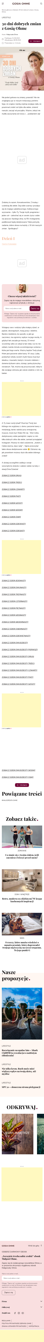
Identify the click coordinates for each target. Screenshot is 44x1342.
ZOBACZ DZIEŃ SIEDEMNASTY (15, 622)
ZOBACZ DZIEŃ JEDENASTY (14, 581)
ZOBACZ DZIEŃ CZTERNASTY (14, 601)
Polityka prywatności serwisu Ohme (16, 1323)
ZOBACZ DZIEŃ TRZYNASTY (14, 594)
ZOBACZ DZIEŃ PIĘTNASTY (14, 608)
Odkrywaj (6, 1307)
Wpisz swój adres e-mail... (10, 1273)
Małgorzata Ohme (10, 800)
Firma (4, 1301)
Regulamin (6, 1320)
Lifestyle (15, 10)
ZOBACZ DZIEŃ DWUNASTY (14, 587)
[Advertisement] (20, 399)
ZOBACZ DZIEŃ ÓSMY (11, 517)
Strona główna (6, 10)
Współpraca (34, 1326)
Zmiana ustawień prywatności (14, 1326)
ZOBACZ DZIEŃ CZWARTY (13, 489)
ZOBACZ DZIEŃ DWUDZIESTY (15, 643)
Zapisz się (35, 308)
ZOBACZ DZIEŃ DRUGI (11, 476)
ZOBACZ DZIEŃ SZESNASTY (14, 615)
